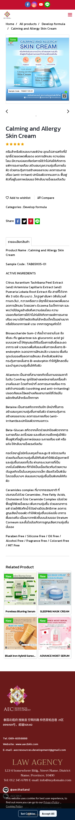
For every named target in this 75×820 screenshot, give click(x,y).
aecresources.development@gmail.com (39, 750)
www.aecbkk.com (27, 744)
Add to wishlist (19, 197)
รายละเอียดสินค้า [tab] (18, 241)
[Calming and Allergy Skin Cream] (37, 69)
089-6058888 (17, 738)
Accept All (48, 813)
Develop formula (35, 207)
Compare (47, 197)
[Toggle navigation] (70, 15)
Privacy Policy (51, 802)
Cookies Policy (14, 806)
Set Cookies (28, 813)
